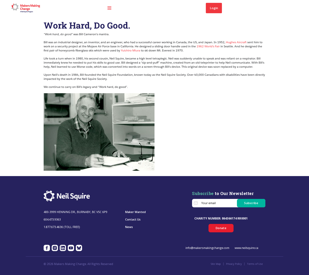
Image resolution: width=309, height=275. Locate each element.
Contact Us (133, 219)
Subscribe (251, 203)
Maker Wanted (135, 212)
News (129, 227)
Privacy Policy (234, 263)
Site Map (216, 263)
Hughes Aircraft (236, 42)
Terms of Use (255, 263)
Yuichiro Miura (130, 50)
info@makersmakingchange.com (207, 248)
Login (214, 8)
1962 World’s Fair (208, 46)
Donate (221, 228)
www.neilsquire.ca (246, 248)
